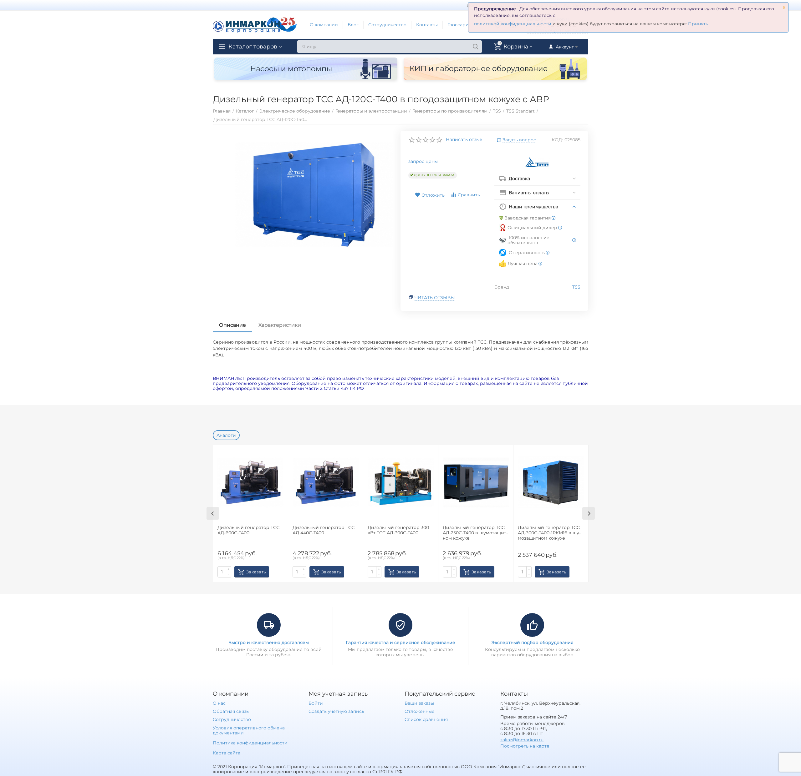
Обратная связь (231, 711)
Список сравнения (426, 719)
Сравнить (469, 195)
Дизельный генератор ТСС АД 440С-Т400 (324, 530)
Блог (353, 25)
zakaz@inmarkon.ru (521, 740)
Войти (316, 703)
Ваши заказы (419, 703)
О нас (219, 703)
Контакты (427, 25)
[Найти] (475, 46)
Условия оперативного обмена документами (249, 730)
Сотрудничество (387, 25)
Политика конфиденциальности (250, 743)
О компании (324, 25)
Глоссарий (459, 25)
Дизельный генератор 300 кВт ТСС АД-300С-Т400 (398, 530)
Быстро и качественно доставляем (268, 642)
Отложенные (420, 711)
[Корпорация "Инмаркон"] (255, 24)
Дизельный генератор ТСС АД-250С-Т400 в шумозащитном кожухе (475, 533)
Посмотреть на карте (524, 746)
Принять (698, 24)
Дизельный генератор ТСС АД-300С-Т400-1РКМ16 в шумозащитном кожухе (549, 533)
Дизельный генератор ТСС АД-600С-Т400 (248, 530)
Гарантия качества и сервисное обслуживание (400, 642)
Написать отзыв (464, 139)
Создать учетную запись (336, 711)
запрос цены (423, 161)
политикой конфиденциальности (512, 24)
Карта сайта (226, 753)
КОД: (557, 140)
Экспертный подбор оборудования (532, 642)
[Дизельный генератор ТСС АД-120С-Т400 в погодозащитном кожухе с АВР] (314, 195)
